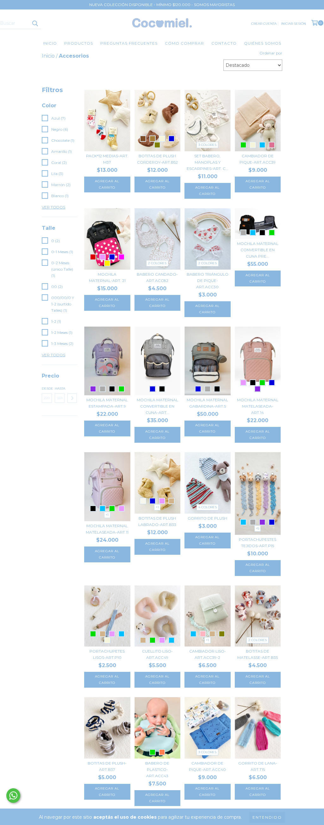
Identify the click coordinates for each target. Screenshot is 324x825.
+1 (107, 515)
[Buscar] (34, 23)
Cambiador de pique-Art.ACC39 (258, 159)
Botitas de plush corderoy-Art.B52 (157, 159)
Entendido (267, 817)
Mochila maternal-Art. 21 (107, 277)
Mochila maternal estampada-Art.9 (107, 403)
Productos (78, 43)
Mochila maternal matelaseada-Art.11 (107, 528)
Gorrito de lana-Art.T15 (257, 766)
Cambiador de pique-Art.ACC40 (207, 766)
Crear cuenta (264, 24)
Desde (47, 388)
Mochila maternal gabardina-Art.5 (207, 403)
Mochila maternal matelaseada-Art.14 (257, 406)
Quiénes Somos (262, 43)
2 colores (157, 263)
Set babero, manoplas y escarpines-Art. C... (207, 162)
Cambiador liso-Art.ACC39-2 (207, 654)
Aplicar (72, 398)
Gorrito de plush (207, 518)
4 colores (207, 507)
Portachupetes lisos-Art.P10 (107, 654)
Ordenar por (270, 53)
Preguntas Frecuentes (129, 43)
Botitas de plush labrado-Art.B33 (157, 521)
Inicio (50, 43)
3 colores (207, 145)
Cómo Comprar (184, 43)
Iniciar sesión (293, 24)
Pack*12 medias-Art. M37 (107, 159)
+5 (257, 528)
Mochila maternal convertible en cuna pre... (257, 250)
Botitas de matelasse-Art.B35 (257, 654)
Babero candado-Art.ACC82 (157, 277)
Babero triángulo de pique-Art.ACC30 (207, 280)
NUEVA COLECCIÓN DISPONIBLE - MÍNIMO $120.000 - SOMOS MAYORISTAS (162, 4)
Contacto (224, 43)
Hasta (60, 388)
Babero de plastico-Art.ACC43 (157, 769)
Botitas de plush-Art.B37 (107, 766)
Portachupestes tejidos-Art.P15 (257, 542)
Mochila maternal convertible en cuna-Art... (157, 406)
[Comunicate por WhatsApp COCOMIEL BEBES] (13, 795)
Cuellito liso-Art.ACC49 (157, 654)
